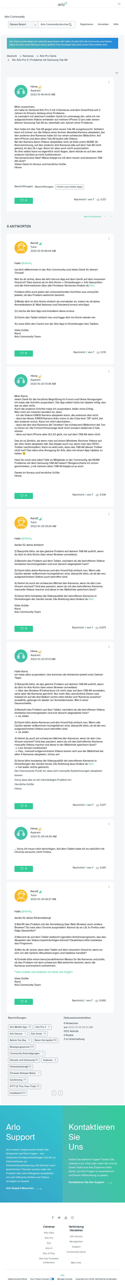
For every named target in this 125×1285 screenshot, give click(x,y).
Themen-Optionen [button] (116, 74)
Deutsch (12, 56)
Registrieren (86, 24)
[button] (108, 82)
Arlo (49, 1243)
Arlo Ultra (49, 1233)
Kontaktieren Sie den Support (86, 1182)
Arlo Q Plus (49, 1253)
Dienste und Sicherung (22, 1060)
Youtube (66, 1218)
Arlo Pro (49, 1238)
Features (47, 1060)
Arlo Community (15, 16)
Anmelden (103, 24)
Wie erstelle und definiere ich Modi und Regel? (44, 972)
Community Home (76, 1252)
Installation (15, 1093)
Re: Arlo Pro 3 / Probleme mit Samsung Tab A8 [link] (40, 60)
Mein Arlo (76, 1263)
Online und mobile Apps (69, 187)
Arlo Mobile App (18, 1027)
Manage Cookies (64, 1279)
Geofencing (16, 1080)
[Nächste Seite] (60, 1093)
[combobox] (56, 24)
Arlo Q (49, 1248)
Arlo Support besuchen (20, 1188)
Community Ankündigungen (25, 1053)
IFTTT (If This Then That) (23, 1086)
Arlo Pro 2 (41, 1027)
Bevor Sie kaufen (44, 1040)
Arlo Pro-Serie (48, 56)
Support (76, 1247)
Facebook (53, 1218)
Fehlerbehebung (18, 1067)
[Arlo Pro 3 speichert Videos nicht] (111, 217)
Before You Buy (18, 1040)
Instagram (72, 1218)
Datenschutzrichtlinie (17, 1279)
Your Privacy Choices (39, 1279)
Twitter (59, 1218)
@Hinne (26, 263)
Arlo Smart (36, 1034)
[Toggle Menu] (119, 4)
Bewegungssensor (20, 1047)
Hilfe (115, 24)
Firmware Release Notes (23, 1073)
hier (92, 285)
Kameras (28, 56)
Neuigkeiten (76, 1242)
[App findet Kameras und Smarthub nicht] (105, 217)
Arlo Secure (16, 1034)
